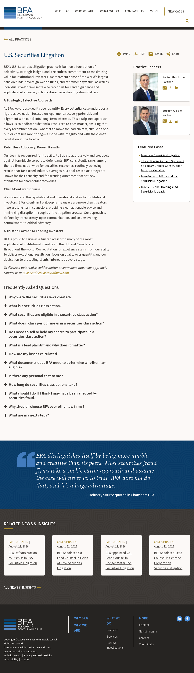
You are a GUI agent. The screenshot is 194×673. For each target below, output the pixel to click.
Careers (144, 638)
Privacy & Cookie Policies (38, 655)
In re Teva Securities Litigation (160, 155)
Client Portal (146, 644)
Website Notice (12, 655)
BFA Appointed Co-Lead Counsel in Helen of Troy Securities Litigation (72, 561)
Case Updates (18, 542)
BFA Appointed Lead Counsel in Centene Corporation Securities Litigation (168, 561)
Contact (144, 625)
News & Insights (148, 631)
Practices (112, 630)
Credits (25, 659)
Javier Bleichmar (174, 77)
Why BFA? (81, 618)
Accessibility (11, 659)
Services (112, 637)
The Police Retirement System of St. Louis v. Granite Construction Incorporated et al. (162, 165)
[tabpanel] (56, 243)
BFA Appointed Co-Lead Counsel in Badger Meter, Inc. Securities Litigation (120, 561)
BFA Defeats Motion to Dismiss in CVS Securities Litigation (23, 558)
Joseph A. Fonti (173, 111)
